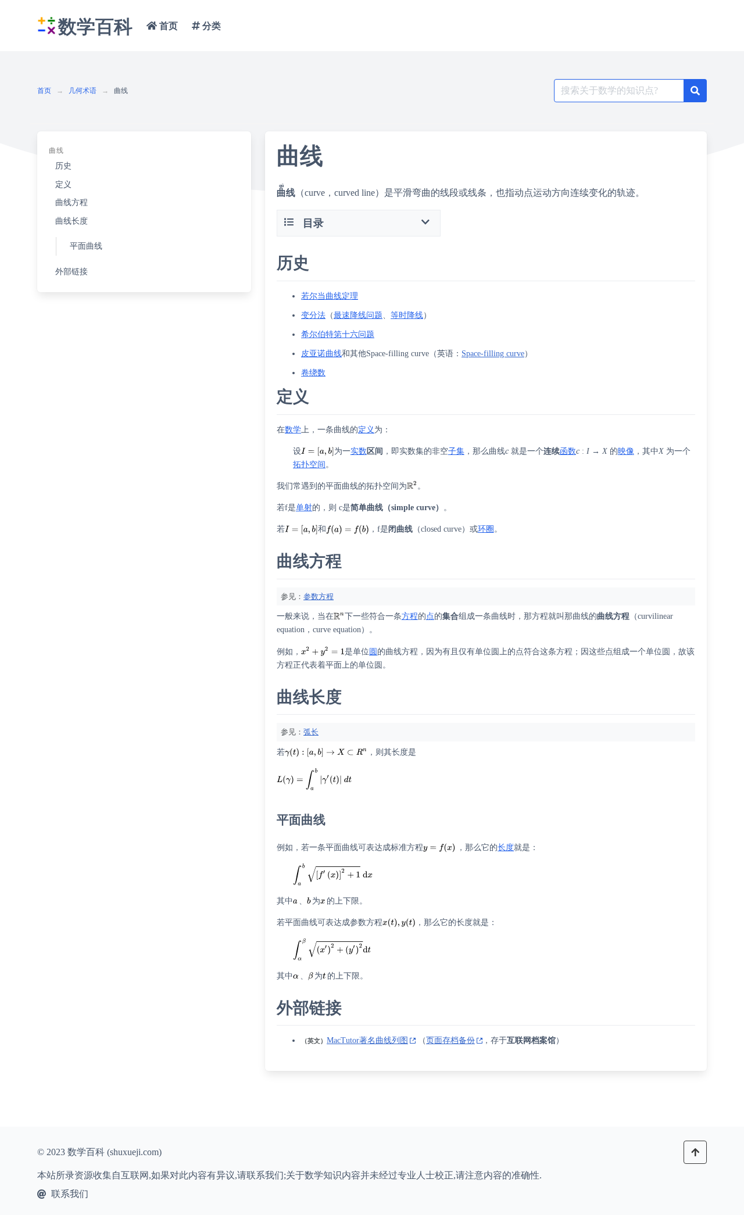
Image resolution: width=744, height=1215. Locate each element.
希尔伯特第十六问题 (337, 334)
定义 (366, 429)
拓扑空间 (309, 464)
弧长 (311, 731)
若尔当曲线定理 (329, 296)
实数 (358, 451)
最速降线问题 (358, 315)
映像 (626, 451)
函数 (568, 451)
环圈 (486, 529)
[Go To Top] (695, 1152)
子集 (456, 451)
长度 (506, 847)
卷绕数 (313, 372)
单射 (304, 507)
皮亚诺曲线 (321, 353)
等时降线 (407, 315)
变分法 (313, 315)
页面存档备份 (450, 1040)
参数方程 (318, 596)
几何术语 (82, 91)
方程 (410, 616)
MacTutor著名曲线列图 (367, 1040)
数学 (293, 429)
